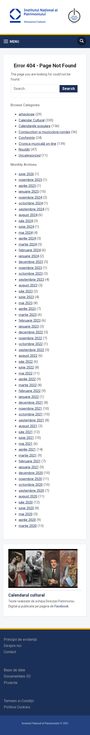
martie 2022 (28, 385)
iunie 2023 (26, 297)
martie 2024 (28, 244)
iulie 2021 (26, 432)
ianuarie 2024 (29, 256)
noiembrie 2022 (30, 338)
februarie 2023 (30, 320)
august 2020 (28, 496)
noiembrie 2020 (30, 479)
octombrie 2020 (31, 485)
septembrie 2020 (31, 491)
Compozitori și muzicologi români (44, 132)
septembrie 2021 (31, 420)
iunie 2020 (26, 508)
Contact (10, 652)
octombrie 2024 (31, 203)
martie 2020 (28, 526)
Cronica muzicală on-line (37, 144)
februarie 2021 (30, 461)
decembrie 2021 (31, 402)
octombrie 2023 (31, 274)
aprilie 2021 (27, 449)
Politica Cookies (17, 707)
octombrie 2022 (31, 344)
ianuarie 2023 (29, 326)
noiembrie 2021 (30, 408)
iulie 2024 (26, 221)
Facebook (61, 606)
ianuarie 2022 (29, 397)
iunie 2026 (26, 174)
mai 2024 (26, 233)
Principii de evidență (20, 639)
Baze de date (14, 670)
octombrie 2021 (31, 414)
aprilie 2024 (27, 238)
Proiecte (11, 683)
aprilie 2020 (27, 520)
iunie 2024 (26, 227)
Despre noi (12, 645)
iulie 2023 (26, 291)
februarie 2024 (30, 250)
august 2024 (28, 215)
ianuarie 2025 (29, 191)
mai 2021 (26, 444)
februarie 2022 (30, 391)
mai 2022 (26, 373)
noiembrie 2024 (30, 197)
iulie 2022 (26, 362)
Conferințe (27, 138)
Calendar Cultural (32, 120)
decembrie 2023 (31, 262)
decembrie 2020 (31, 473)
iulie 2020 (26, 502)
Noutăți (24, 149)
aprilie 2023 (27, 309)
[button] (11, 41)
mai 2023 (26, 303)
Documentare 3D (17, 676)
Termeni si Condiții (19, 701)
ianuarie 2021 (29, 467)
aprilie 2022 (27, 379)
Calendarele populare (35, 126)
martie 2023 (28, 315)
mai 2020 (26, 514)
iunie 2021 (26, 438)
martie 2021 (28, 455)
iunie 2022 (26, 367)
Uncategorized (30, 155)
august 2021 (28, 426)
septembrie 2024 (31, 209)
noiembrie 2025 (30, 180)
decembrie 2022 (31, 332)
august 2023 (28, 285)
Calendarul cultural (26, 595)
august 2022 (28, 356)
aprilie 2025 (27, 186)
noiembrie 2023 (30, 268)
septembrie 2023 (31, 279)
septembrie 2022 (31, 350)
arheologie (27, 114)
